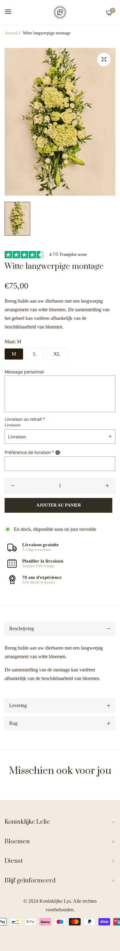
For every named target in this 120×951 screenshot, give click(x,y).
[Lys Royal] (60, 12)
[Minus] (12, 485)
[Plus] (107, 485)
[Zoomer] (104, 59)
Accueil (11, 33)
